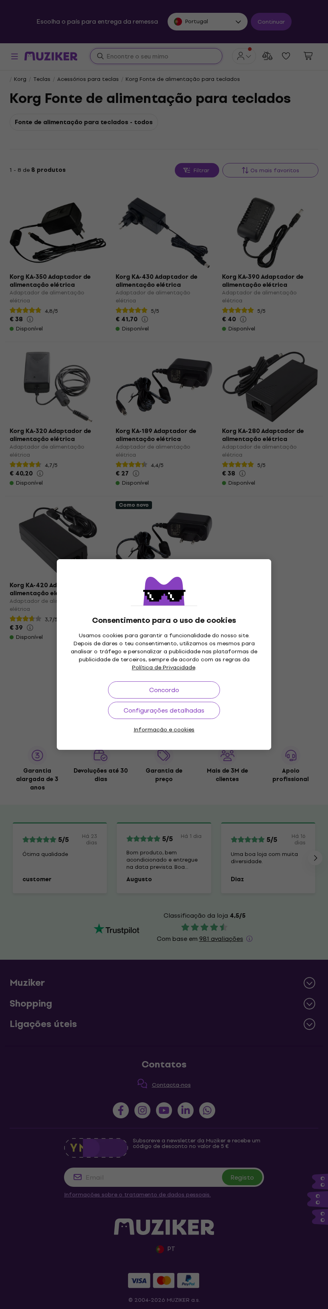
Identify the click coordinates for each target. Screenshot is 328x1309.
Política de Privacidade (163, 667)
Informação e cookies (164, 729)
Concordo (164, 690)
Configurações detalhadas (164, 710)
